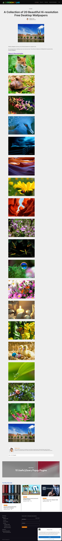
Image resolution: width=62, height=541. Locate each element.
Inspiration (44, 498)
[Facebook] (11, 455)
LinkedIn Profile (7, 524)
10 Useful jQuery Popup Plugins (31, 469)
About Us (4, 517)
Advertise (4, 529)
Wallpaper (30, 8)
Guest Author (5, 521)
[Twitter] (10, 455)
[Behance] (15, 455)
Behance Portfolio (7, 527)
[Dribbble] (9, 455)
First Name (23, 523)
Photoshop (5, 505)
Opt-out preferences (47, 539)
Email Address (24, 519)
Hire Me (4, 523)
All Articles (4, 515)
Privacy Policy (52, 539)
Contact (4, 520)
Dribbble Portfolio (7, 526)
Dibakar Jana (31, 18)
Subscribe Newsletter (6, 531)
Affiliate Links (5, 518)
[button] (60, 529)
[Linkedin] (14, 455)
